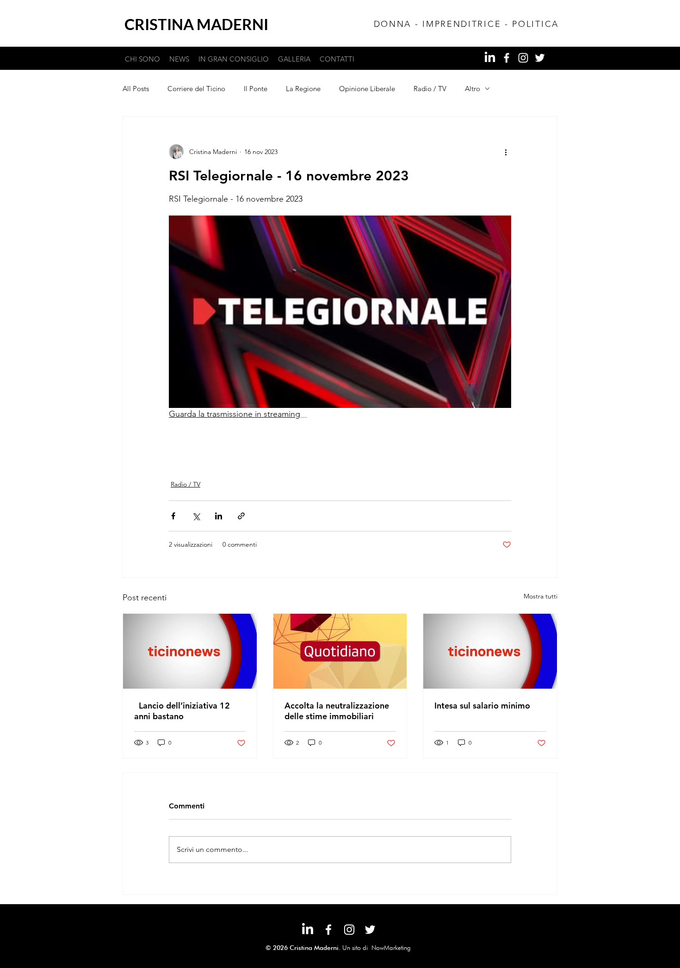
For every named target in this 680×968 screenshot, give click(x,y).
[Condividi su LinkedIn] (218, 516)
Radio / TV (430, 88)
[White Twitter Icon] (539, 57)
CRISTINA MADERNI (196, 24)
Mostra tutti (540, 596)
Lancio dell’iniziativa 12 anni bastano (182, 710)
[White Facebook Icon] (506, 57)
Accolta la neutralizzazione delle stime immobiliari (336, 710)
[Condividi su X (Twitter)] (196, 516)
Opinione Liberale (367, 88)
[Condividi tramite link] (241, 516)
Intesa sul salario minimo (482, 705)
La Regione (303, 88)
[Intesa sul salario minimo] (490, 651)
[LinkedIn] (489, 57)
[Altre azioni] (505, 151)
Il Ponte (255, 88)
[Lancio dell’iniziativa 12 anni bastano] (190, 651)
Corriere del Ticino (196, 88)
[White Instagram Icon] (523, 57)
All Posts (136, 88)
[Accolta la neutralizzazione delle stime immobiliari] (340, 651)
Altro (472, 88)
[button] (233, 59)
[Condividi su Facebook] (173, 516)
